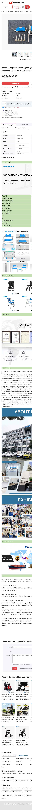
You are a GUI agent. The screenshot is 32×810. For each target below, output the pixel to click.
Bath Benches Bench (17, 791)
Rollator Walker (5, 764)
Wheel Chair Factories (8, 788)
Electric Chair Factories (21, 788)
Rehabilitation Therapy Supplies (21, 11)
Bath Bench (5, 791)
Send (15, 668)
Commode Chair (5, 761)
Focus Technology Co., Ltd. (19, 803)
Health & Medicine (9, 11)
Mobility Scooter (5, 758)
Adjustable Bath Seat (8, 780)
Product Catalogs (23, 755)
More (3, 798)
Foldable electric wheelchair (22, 758)
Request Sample (28, 87)
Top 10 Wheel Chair (19, 795)
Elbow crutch (19, 764)
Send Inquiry (15, 83)
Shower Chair (19, 761)
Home (3, 11)
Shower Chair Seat (7, 795)
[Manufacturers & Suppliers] (16, 2)
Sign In (4, 117)
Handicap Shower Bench (22, 780)
